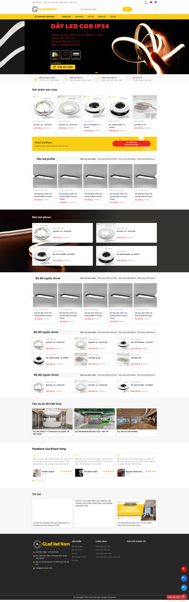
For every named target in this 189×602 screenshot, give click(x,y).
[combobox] (101, 9)
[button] (92, 72)
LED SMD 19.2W (140, 125)
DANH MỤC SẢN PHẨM (46, 17)
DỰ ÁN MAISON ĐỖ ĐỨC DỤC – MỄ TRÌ (91, 431)
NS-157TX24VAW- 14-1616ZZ (64, 254)
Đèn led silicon (77, 550)
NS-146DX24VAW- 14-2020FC (128, 254)
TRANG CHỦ (66, 17)
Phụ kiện (75, 560)
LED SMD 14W (136, 358)
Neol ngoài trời (38, 121)
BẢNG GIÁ (102, 17)
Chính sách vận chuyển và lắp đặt (108, 557)
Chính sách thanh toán (104, 553)
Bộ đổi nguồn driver (79, 557)
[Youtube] (151, 2)
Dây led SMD (138, 121)
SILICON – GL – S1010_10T (42, 125)
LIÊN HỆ (113, 17)
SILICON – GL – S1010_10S (68, 125)
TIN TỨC (91, 17)
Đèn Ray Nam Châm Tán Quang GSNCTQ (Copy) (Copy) (67, 196)
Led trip (74, 553)
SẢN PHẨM (79, 17)
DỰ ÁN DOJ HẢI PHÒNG (127, 431)
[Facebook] (156, 2)
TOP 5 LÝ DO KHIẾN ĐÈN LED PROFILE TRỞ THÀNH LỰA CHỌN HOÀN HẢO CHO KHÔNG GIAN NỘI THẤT (94, 503)
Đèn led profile (77, 546)
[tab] (88, 159)
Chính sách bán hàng (103, 546)
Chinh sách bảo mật (103, 550)
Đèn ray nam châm (40, 190)
